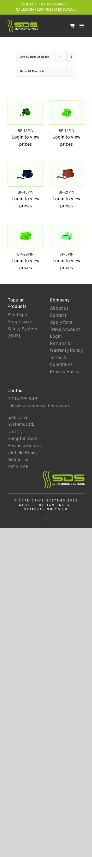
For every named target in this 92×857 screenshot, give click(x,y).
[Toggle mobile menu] (82, 25)
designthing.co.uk (46, 510)
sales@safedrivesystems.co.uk (46, 10)
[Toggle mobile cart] (72, 25)
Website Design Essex (44, 505)
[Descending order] (71, 57)
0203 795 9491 (23, 399)
